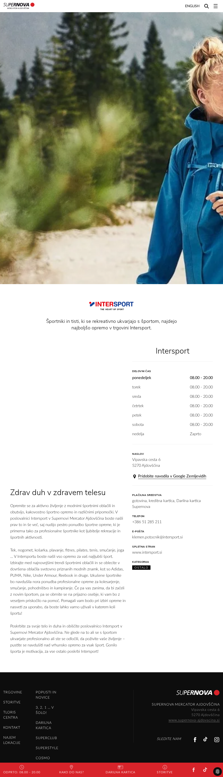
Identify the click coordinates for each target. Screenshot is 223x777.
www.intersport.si (147, 553)
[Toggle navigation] (215, 6)
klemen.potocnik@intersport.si (157, 537)
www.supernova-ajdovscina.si (194, 720)
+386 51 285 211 (147, 522)
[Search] (206, 6)
